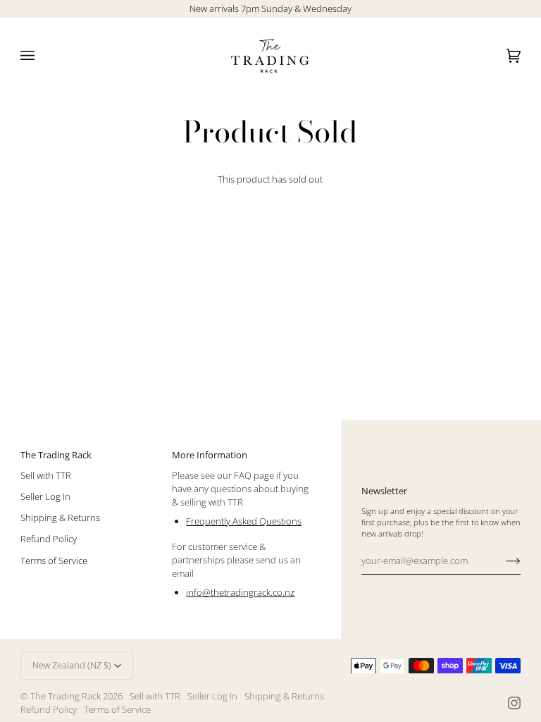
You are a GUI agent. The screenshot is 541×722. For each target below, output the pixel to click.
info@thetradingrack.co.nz (240, 592)
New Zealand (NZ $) (71, 665)
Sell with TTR (45, 475)
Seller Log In (45, 496)
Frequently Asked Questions (243, 521)
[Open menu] (41, 56)
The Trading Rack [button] (56, 454)
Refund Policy (48, 538)
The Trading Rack (65, 696)
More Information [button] (209, 454)
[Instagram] (514, 703)
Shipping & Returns (60, 517)
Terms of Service (53, 560)
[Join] (502, 560)
